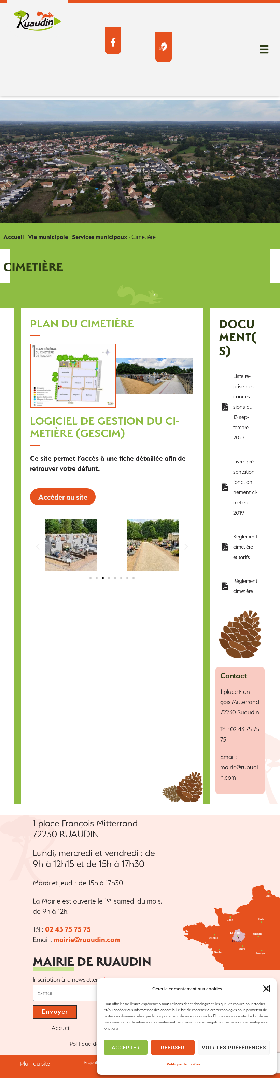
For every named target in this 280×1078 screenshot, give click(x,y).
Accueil (13, 236)
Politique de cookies (183, 1064)
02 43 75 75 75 (68, 929)
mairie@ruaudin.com (87, 939)
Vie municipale (48, 236)
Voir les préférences (234, 1048)
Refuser (173, 1048)
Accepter (126, 1048)
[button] (266, 988)
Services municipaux (99, 236)
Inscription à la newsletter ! (67, 979)
